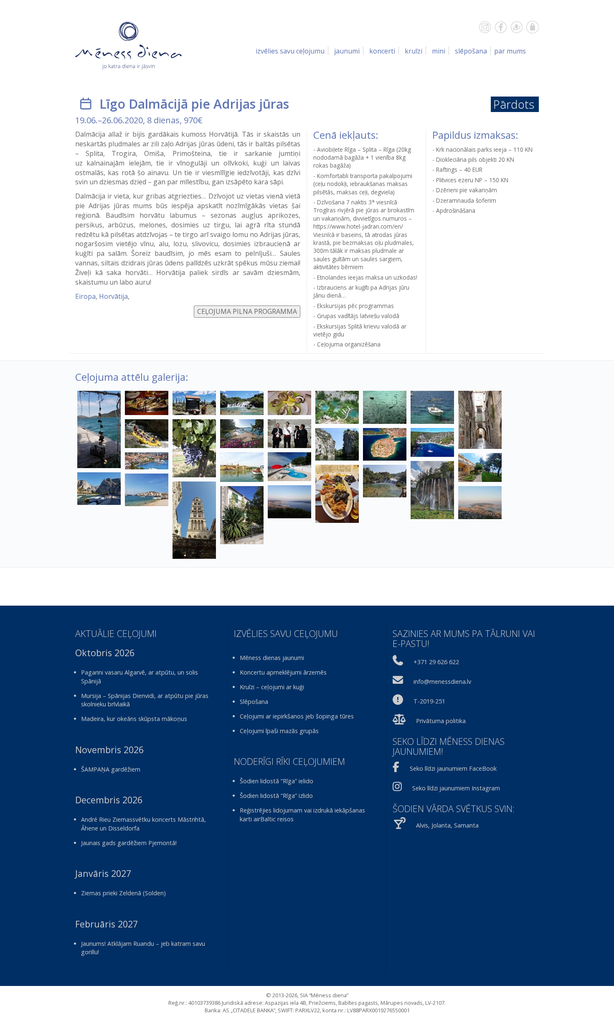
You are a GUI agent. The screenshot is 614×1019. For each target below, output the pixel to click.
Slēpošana (471, 51)
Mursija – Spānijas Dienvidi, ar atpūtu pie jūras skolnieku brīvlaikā (144, 700)
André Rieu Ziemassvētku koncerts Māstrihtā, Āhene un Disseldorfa (143, 823)
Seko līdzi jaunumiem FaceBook (453, 768)
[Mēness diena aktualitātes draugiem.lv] (516, 27)
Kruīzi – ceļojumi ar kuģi (272, 687)
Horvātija (113, 296)
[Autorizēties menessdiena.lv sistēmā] (532, 27)
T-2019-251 (429, 701)
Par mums (510, 51)
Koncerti (382, 51)
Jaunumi (347, 51)
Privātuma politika (441, 721)
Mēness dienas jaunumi (272, 658)
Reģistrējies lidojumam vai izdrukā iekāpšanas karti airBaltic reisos (302, 814)
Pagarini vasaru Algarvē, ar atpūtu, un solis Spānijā (139, 676)
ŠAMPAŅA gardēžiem (110, 769)
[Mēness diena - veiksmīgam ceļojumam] (128, 45)
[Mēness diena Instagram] (485, 27)
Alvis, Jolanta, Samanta (447, 825)
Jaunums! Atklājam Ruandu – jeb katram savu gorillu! (143, 948)
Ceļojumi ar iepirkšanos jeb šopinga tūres (297, 716)
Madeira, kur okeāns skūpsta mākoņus (134, 719)
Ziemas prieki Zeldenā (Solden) (123, 893)
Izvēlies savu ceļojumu (290, 51)
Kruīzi (413, 51)
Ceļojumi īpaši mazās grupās (279, 731)
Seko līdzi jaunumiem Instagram (456, 788)
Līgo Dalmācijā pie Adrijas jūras (194, 103)
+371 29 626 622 (436, 662)
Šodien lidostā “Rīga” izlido (276, 796)
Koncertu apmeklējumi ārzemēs (283, 672)
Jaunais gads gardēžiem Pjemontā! (129, 843)
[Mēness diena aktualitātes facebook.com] (501, 27)
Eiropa (85, 296)
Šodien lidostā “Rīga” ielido (276, 781)
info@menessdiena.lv (442, 681)
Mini (438, 51)
